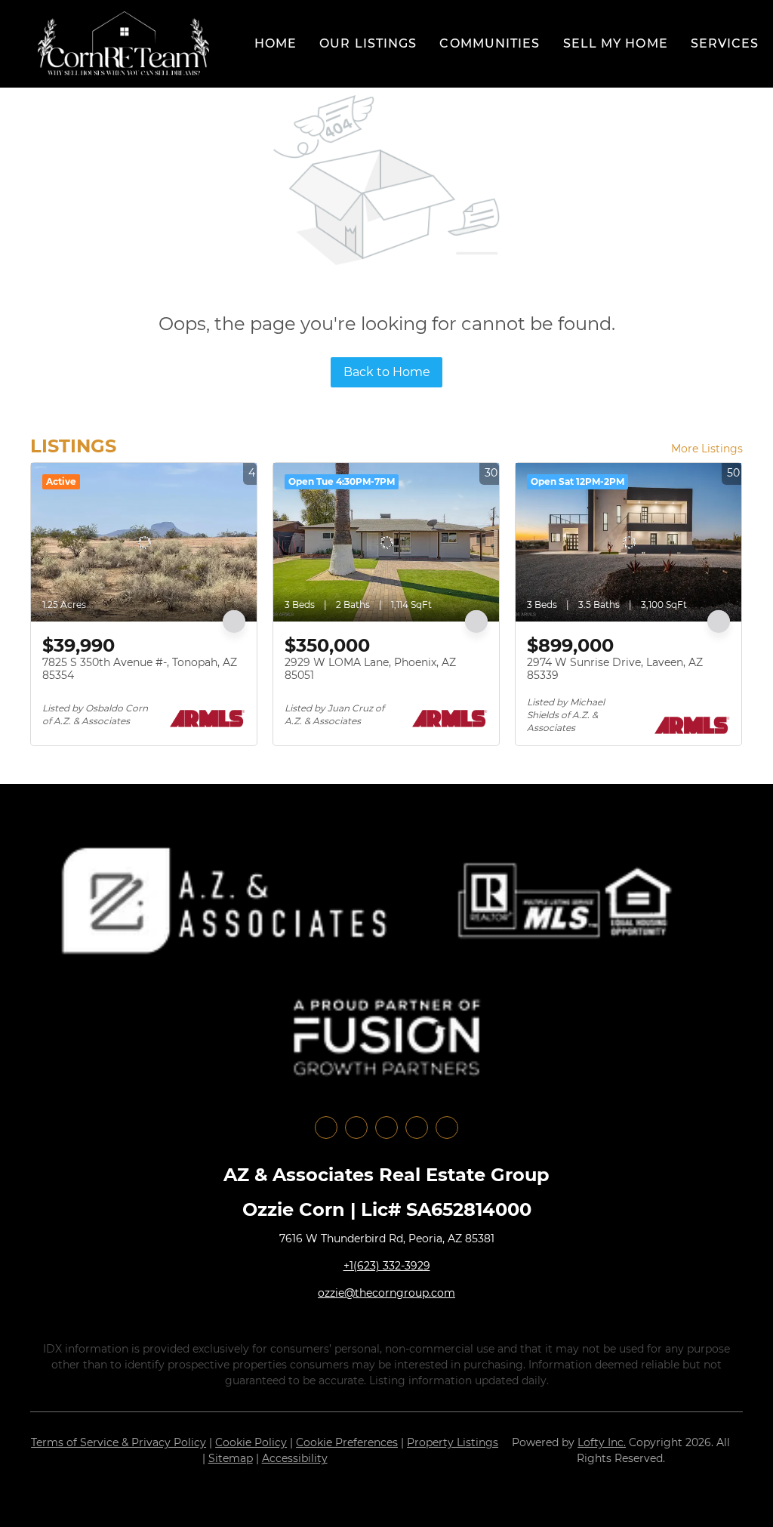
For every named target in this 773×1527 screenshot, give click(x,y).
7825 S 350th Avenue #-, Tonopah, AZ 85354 (139, 669)
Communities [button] (489, 43)
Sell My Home (615, 43)
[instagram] (386, 1127)
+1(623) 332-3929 (386, 1265)
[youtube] (416, 1127)
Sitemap (230, 1458)
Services (725, 43)
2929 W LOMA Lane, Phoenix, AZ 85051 (370, 669)
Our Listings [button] (368, 43)
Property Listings (452, 1442)
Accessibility (295, 1458)
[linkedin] (356, 1127)
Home (275, 43)
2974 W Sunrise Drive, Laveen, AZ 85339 (615, 669)
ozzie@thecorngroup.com (386, 1293)
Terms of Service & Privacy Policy (118, 1442)
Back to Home (386, 372)
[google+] (447, 1127)
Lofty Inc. (601, 1442)
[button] (123, 43)
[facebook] (326, 1127)
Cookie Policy (251, 1442)
